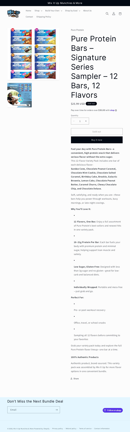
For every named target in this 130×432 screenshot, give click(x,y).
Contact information (102, 428)
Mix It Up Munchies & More (23, 429)
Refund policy (71, 428)
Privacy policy (57, 428)
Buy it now (96, 139)
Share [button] (76, 378)
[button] (38, 11)
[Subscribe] (56, 409)
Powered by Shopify (42, 429)
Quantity (74, 115)
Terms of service (85, 428)
